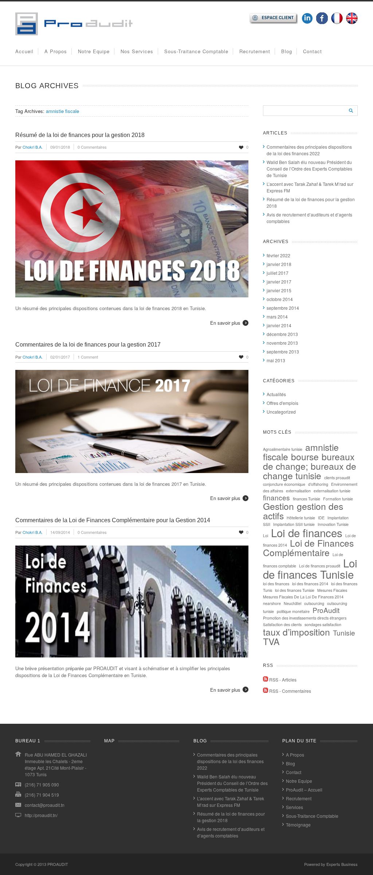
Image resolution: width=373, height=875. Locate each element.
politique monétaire (293, 611)
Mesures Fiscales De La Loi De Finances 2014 (303, 596)
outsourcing (314, 603)
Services (294, 807)
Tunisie (344, 632)
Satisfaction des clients (282, 624)
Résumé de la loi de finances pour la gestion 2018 (80, 135)
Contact (312, 51)
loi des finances (276, 583)
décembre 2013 (282, 334)
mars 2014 (277, 316)
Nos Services (137, 51)
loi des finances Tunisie (294, 590)
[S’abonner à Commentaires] (265, 691)
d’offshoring (318, 484)
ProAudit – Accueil (304, 789)
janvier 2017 (279, 281)
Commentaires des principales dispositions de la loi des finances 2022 (309, 150)
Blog (286, 51)
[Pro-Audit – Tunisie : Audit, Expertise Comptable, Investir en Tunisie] (74, 33)
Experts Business (342, 864)
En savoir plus (225, 322)
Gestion (278, 506)
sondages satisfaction (323, 624)
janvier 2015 (279, 290)
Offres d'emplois (282, 403)
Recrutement (254, 51)
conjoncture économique (284, 484)
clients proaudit (337, 477)
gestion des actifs (303, 511)
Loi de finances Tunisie (310, 568)
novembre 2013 (282, 343)
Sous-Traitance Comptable (196, 51)
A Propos (55, 51)
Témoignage (298, 824)
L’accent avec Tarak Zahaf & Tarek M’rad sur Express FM (230, 801)
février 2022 (278, 255)
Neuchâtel (292, 603)
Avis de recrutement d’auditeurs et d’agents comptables (230, 832)
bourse (305, 456)
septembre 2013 (283, 351)
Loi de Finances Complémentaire (308, 547)
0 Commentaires (92, 147)
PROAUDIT (57, 864)
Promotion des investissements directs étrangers (304, 618)
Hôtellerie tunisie (301, 517)
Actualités (276, 394)
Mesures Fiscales (332, 590)
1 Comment (88, 357)
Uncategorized (281, 412)
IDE (321, 517)
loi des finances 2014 (310, 583)
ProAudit (326, 610)
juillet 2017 (277, 273)
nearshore (272, 603)
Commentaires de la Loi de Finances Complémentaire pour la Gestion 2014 (112, 520)
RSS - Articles (283, 679)
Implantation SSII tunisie (294, 524)
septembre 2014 (283, 308)
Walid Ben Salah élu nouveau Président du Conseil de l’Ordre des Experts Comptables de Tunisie (309, 168)
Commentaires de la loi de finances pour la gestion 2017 (88, 344)
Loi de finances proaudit (319, 566)
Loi (265, 535)
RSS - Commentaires (290, 691)
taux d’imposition (296, 631)
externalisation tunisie (332, 490)
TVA (271, 641)
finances (276, 497)
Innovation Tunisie (333, 524)
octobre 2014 (280, 299)
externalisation (298, 490)
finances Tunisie (306, 498)
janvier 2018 (279, 264)
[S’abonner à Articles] (265, 679)
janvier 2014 (279, 325)
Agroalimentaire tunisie (282, 449)
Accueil (24, 51)
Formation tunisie (338, 498)
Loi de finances (306, 532)
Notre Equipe (94, 51)
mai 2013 (276, 360)
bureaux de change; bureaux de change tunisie (309, 466)
